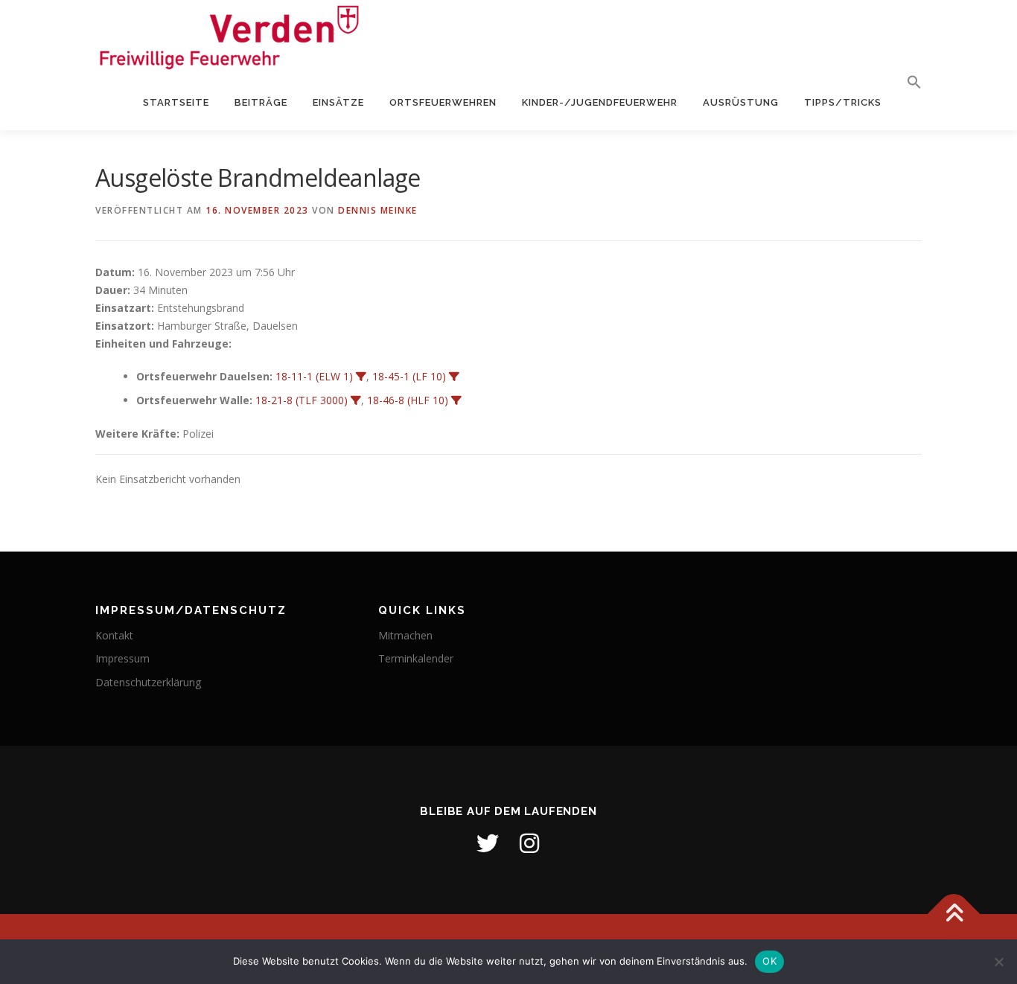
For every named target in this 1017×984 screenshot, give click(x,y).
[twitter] (487, 843)
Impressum (122, 658)
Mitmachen (405, 635)
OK (769, 961)
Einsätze (338, 102)
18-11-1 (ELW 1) (314, 376)
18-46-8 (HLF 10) (407, 400)
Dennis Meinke (378, 210)
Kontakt (114, 635)
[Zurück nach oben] (954, 914)
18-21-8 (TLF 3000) (301, 400)
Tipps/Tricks (842, 102)
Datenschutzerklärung (148, 682)
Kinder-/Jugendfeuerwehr (600, 102)
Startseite (176, 102)
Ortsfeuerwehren (443, 102)
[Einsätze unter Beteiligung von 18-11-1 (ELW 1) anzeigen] (361, 376)
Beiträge (261, 102)
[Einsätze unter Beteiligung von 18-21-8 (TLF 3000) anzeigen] (356, 400)
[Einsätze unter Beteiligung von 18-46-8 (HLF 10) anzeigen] (456, 400)
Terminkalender (415, 658)
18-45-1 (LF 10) (409, 376)
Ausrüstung (741, 102)
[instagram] (529, 843)
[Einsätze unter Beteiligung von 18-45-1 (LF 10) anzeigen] (454, 376)
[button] (908, 82)
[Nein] (998, 961)
